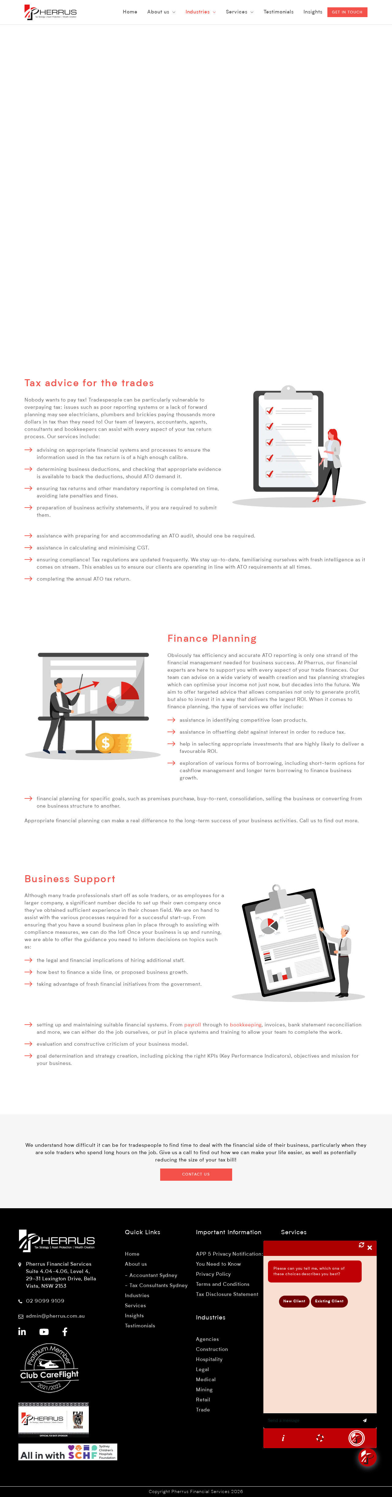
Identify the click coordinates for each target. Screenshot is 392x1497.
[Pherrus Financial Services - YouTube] (44, 1333)
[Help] (283, 1438)
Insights (134, 1316)
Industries (137, 1295)
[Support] (320, 1438)
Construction (212, 1349)
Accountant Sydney (153, 1275)
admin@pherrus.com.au (55, 1316)
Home (132, 1254)
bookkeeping (246, 1025)
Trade (203, 1410)
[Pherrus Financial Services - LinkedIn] (22, 1333)
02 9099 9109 (45, 1301)
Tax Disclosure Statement (227, 1294)
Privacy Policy (213, 1274)
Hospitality (209, 1359)
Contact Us (196, 1174)
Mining (204, 1390)
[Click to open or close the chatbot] (367, 1457)
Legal (202, 1369)
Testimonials (140, 1326)
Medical (206, 1380)
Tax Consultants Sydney (159, 1285)
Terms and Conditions (223, 1284)
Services (135, 1306)
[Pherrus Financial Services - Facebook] (65, 1333)
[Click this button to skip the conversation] (356, 1438)
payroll (193, 1025)
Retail (203, 1400)
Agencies (207, 1339)
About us (136, 1264)
